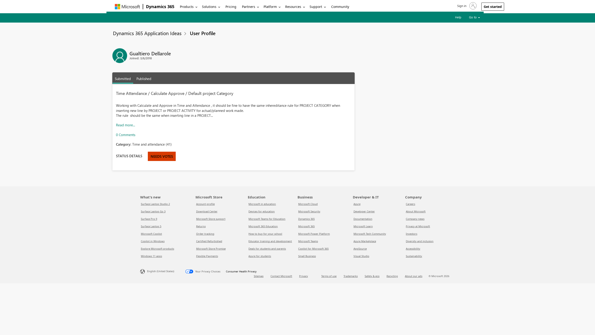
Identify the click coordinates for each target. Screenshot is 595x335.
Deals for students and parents (267, 248)
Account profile (205, 204)
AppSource (360, 248)
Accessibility (413, 248)
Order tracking (205, 233)
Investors (411, 233)
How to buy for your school (265, 233)
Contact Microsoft (281, 276)
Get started (493, 6)
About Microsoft (416, 211)
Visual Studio (361, 256)
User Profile (202, 33)
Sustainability (414, 256)
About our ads (413, 276)
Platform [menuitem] (270, 6)
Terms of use (329, 276)
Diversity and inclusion (419, 241)
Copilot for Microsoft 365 (313, 248)
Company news (415, 219)
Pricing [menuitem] (230, 6)
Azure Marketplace (365, 241)
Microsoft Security (309, 211)
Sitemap (259, 276)
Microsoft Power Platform (314, 233)
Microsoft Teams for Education (266, 219)
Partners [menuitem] (248, 6)
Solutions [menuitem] (209, 6)
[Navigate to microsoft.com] (127, 6)
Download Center (207, 211)
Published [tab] (143, 78)
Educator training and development (270, 241)
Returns (201, 226)
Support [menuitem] (316, 6)
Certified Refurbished (209, 241)
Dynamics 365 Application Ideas (147, 33)
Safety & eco (372, 276)
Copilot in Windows (153, 241)
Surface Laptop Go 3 (153, 211)
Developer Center (364, 211)
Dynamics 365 (160, 6)
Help (458, 17)
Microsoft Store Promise (211, 248)
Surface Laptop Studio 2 (155, 204)
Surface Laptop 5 (151, 226)
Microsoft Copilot (151, 233)
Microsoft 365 (306, 226)
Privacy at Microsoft (418, 226)
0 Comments (125, 134)
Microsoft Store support (210, 219)
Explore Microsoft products (157, 248)
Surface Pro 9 (149, 219)
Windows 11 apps (151, 256)
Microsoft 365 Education (263, 226)
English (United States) (160, 271)
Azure (357, 204)
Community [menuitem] (340, 6)
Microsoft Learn (363, 226)
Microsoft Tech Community (370, 233)
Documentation (363, 219)
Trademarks (351, 276)
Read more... (125, 125)
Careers (410, 204)
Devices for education (261, 211)
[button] (466, 5)
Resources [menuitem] (293, 6)
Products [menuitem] (187, 6)
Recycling (392, 276)
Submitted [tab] (123, 78)
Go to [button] (473, 17)
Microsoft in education (262, 204)
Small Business (307, 256)
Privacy (303, 276)
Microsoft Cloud (308, 204)
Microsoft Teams (308, 241)
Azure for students (259, 256)
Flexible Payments (207, 256)
